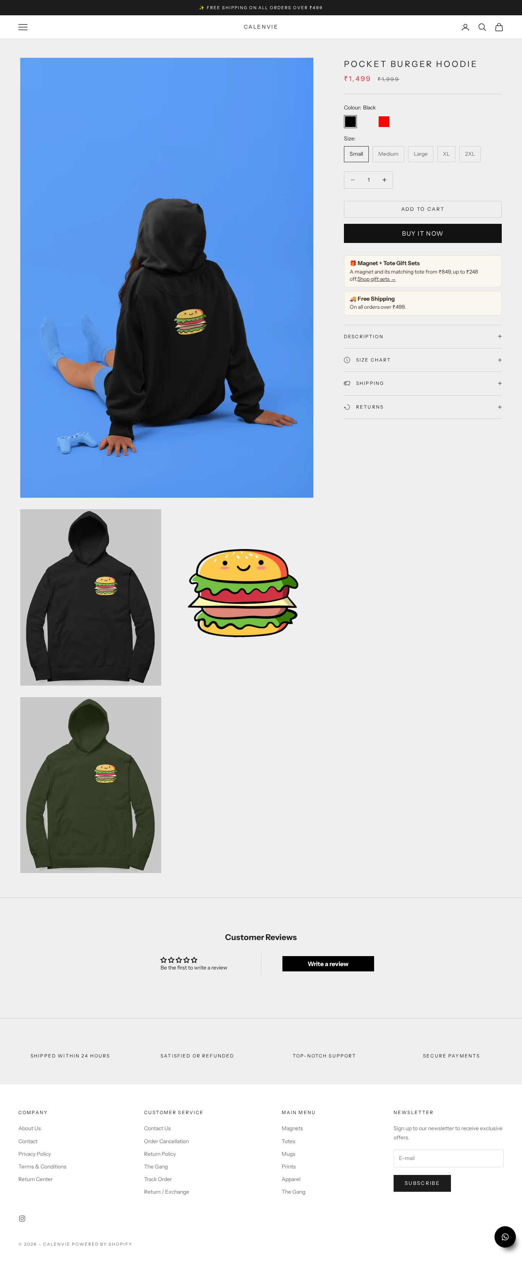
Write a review (328, 964)
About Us (29, 1128)
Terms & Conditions (42, 1166)
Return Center (35, 1179)
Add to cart (423, 209)
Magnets (292, 1128)
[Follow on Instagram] (22, 1218)
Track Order (158, 1179)
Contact (27, 1141)
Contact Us (157, 1128)
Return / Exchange (166, 1191)
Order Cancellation (166, 1141)
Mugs (288, 1153)
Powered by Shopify (102, 1244)
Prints (289, 1166)
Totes (288, 1141)
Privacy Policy (34, 1153)
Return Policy (160, 1153)
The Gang (156, 1166)
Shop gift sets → (376, 278)
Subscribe (422, 1183)
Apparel (291, 1179)
